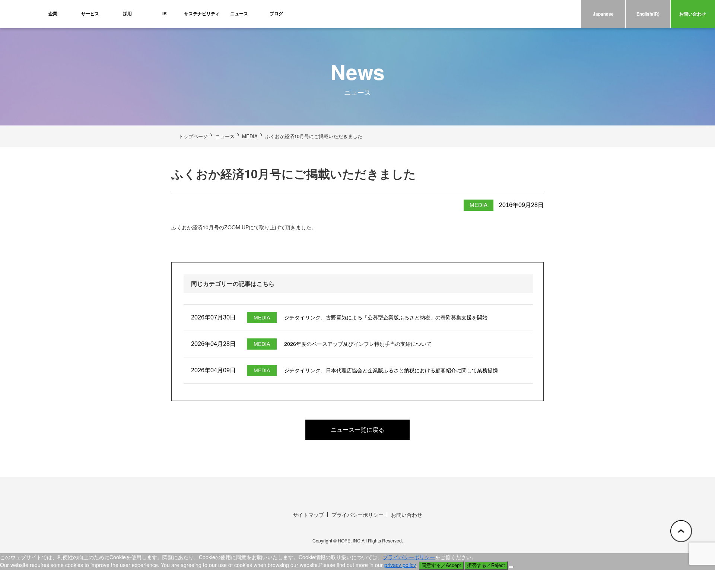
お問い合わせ (692, 14)
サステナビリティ (202, 13)
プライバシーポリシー (357, 514)
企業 (52, 13)
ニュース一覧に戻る (357, 429)
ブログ (276, 13)
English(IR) (648, 14)
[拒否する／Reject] (511, 567)
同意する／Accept (441, 565)
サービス (90, 13)
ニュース (239, 13)
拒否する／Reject (486, 565)
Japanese (603, 14)
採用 (127, 13)
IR (164, 13)
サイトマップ (308, 514)
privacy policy (400, 565)
